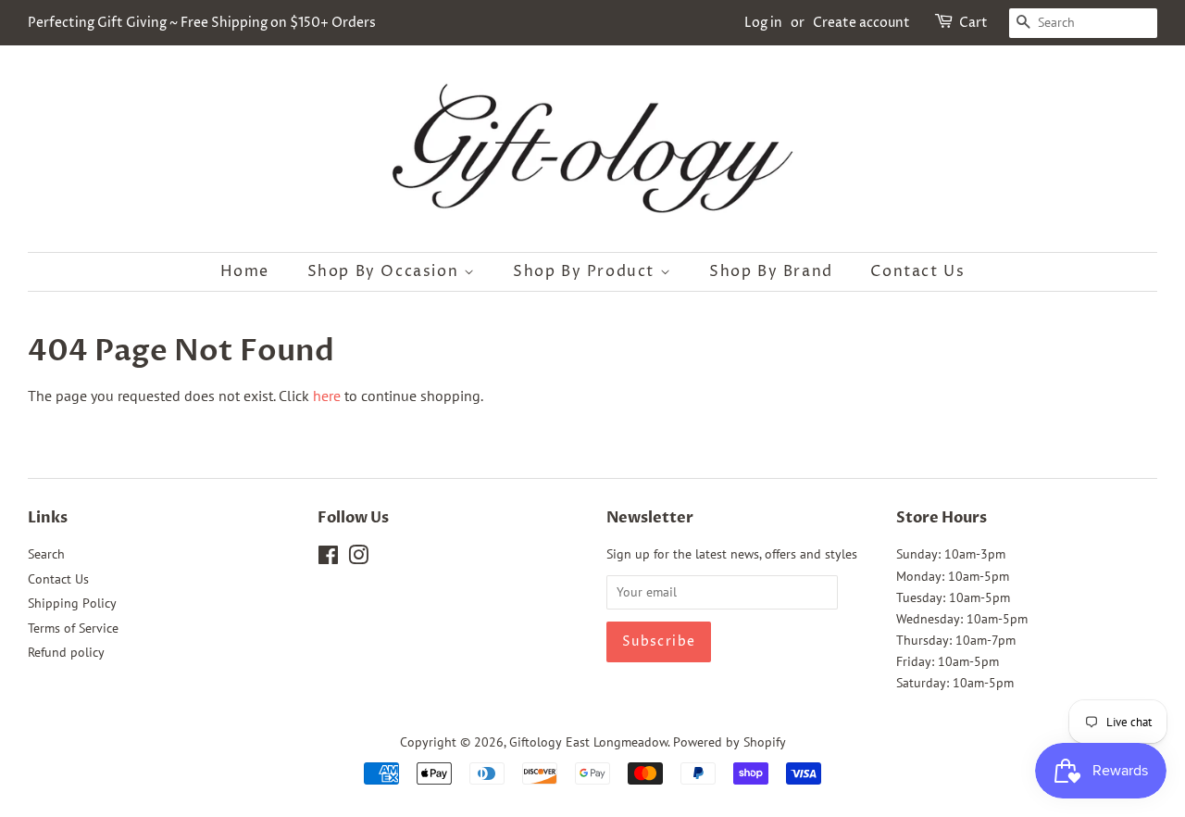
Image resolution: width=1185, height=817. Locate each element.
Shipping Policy (72, 603)
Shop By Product (586, 271)
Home (244, 271)
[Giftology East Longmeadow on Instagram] (358, 558)
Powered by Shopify (729, 742)
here (327, 395)
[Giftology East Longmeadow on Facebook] (328, 558)
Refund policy (66, 652)
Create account (861, 22)
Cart (973, 22)
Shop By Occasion (385, 271)
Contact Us (917, 271)
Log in (763, 22)
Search (46, 554)
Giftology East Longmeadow (588, 742)
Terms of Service (73, 628)
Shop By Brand (771, 271)
